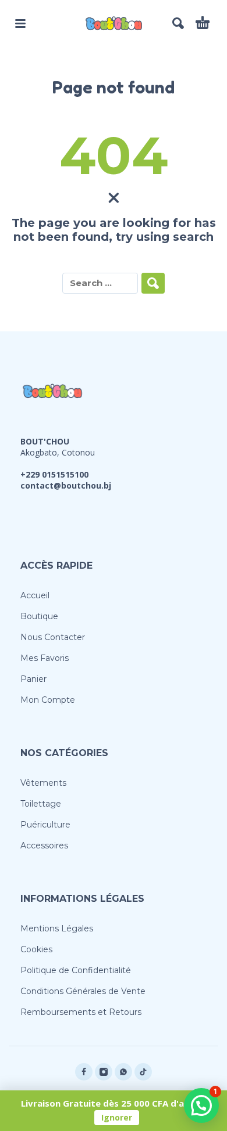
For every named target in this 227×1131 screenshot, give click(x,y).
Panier (33, 679)
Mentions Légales (56, 928)
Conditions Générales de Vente (83, 991)
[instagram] (103, 1072)
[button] (20, 23)
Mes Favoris (44, 658)
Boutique (39, 616)
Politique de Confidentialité (75, 970)
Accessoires (44, 845)
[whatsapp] (123, 1072)
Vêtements (43, 783)
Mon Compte (47, 700)
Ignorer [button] (116, 1117)
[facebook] (84, 1072)
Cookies (36, 949)
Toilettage (40, 803)
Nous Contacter (52, 637)
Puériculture (45, 824)
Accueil (34, 595)
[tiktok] (143, 1072)
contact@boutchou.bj (65, 485)
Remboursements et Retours (80, 1012)
